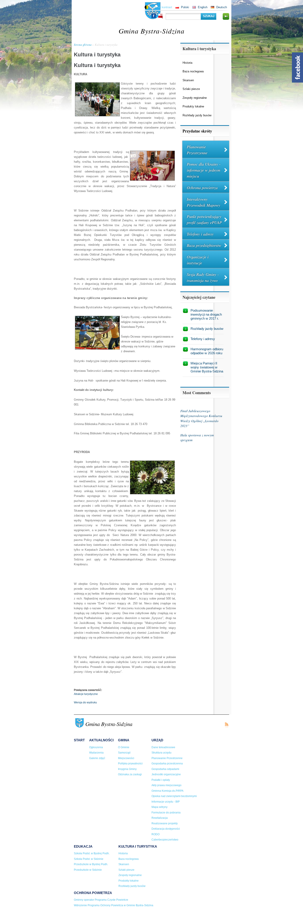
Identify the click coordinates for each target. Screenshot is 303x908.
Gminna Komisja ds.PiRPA (167, 790)
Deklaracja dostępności (166, 828)
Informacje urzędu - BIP (166, 801)
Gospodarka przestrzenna (167, 763)
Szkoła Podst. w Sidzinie (88, 859)
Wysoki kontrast (161, 7)
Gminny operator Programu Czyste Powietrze (101, 899)
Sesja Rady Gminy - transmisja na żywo (203, 277)
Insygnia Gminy (127, 769)
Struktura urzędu (161, 752)
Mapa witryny (159, 807)
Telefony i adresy (200, 234)
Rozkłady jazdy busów (197, 115)
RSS (226, 725)
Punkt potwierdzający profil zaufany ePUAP (204, 219)
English (202, 7)
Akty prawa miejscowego (166, 785)
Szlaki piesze (191, 89)
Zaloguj (225, 16)
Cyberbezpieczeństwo (165, 839)
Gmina (123, 740)
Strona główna (83, 45)
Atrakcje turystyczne (86, 694)
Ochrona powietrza (202, 187)
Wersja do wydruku (85, 702)
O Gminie (123, 747)
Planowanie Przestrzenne (197, 149)
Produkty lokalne (193, 106)
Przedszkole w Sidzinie (88, 869)
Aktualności (101, 740)
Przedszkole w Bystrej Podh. (91, 864)
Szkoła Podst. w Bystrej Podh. (92, 853)
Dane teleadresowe (163, 747)
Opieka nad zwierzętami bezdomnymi (174, 796)
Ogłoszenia (96, 747)
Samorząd (124, 752)
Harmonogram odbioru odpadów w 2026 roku (207, 351)
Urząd (157, 740)
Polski (185, 7)
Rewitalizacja (160, 817)
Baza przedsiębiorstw (204, 245)
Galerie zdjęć (97, 758)
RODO (155, 834)
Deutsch (221, 7)
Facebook (154, 16)
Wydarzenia (96, 752)
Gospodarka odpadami (165, 769)
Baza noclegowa (193, 71)
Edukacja (83, 846)
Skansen (188, 80)
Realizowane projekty (165, 823)
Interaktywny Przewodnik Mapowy (203, 202)
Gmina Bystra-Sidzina (152, 30)
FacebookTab (297, 67)
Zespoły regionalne (195, 97)
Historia (187, 62)
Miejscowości (126, 758)
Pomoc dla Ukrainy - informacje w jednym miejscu (203, 170)
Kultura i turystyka (106, 45)
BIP (160, 16)
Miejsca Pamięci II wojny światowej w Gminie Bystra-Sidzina (207, 367)
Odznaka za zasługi (130, 774)
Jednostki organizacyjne (166, 774)
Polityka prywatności (130, 763)
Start (79, 740)
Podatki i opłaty (161, 779)
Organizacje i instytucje (198, 259)
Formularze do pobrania (166, 812)
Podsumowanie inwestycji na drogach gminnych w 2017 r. (206, 314)
